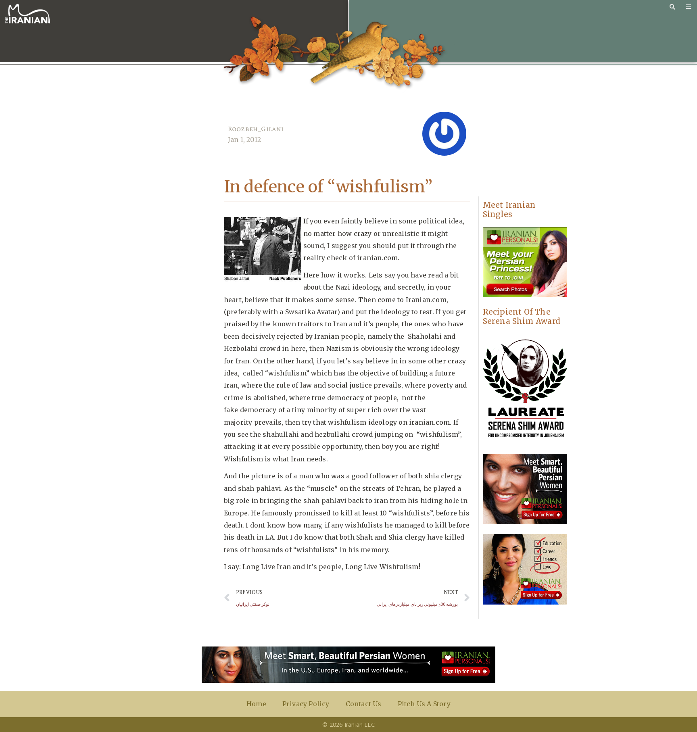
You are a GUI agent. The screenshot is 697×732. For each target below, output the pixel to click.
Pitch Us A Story (424, 704)
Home (256, 704)
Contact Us (364, 704)
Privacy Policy (306, 704)
